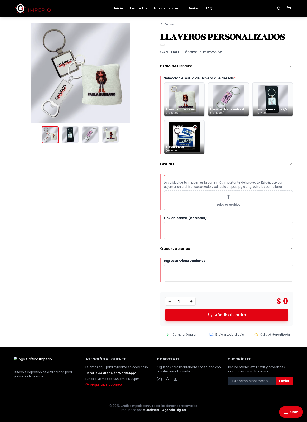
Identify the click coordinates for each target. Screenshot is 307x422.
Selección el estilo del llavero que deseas (200, 78)
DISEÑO (167, 164)
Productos (138, 8)
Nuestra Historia (168, 8)
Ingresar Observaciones (184, 260)
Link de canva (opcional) (185, 217)
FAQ (209, 8)
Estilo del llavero (176, 66)
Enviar (284, 381)
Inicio (118, 8)
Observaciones (175, 248)
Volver (170, 24)
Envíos (194, 8)
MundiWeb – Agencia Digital (164, 410)
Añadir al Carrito (230, 314)
